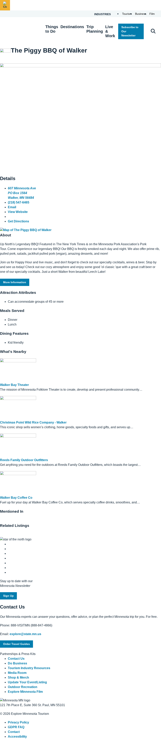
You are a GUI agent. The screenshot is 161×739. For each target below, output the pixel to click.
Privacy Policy (18, 722)
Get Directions (18, 221)
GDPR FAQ (16, 727)
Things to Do (51, 29)
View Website (18, 212)
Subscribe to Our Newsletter (129, 31)
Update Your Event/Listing (27, 682)
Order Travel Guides (16, 644)
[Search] (153, 31)
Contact (14, 731)
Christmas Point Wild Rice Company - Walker (33, 422)
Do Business (17, 663)
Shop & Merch (18, 677)
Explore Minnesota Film (25, 691)
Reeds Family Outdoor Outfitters (24, 460)
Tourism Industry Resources (29, 668)
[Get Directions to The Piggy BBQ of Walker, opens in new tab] (25, 230)
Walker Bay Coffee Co (16, 497)
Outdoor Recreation (22, 687)
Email (12, 207)
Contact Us (16, 658)
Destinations (72, 27)
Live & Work (110, 31)
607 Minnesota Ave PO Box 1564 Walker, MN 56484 (22, 193)
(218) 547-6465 (18, 202)
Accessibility (17, 736)
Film (152, 13)
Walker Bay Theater (14, 385)
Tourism (127, 13)
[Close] (5, 5)
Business (140, 13)
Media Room (17, 672)
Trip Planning (94, 29)
